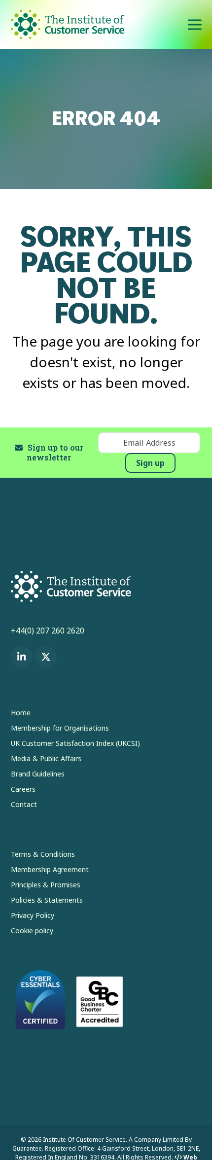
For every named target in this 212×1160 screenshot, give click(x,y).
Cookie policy (32, 930)
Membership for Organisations (60, 728)
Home (21, 712)
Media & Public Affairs (46, 758)
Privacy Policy (32, 915)
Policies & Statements (47, 900)
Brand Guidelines (38, 773)
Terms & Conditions (43, 854)
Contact (24, 804)
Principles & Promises (45, 884)
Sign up (150, 462)
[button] (195, 24)
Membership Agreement (50, 869)
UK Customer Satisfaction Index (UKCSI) (75, 743)
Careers (23, 789)
